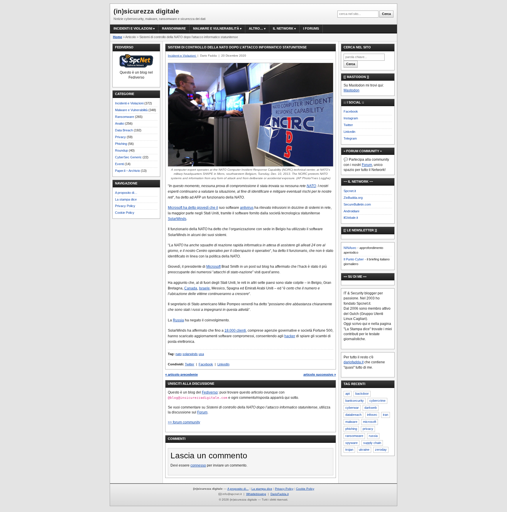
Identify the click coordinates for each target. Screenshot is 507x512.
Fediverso (210, 392)
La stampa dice (126, 199)
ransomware (354, 436)
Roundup (121, 150)
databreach (353, 414)
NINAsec (350, 248)
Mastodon (351, 90)
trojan (349, 449)
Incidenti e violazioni (133, 28)
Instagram (351, 118)
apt (347, 393)
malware (351, 421)
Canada (190, 288)
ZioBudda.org (353, 197)
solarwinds (190, 354)
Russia (178, 320)
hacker (289, 336)
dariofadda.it (354, 362)
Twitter (189, 364)
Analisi (119, 123)
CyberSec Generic (128, 157)
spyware (351, 443)
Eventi (119, 164)
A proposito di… (126, 192)
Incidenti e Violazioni (129, 103)
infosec (372, 414)
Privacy (120, 137)
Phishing (121, 143)
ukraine (364, 449)
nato (178, 354)
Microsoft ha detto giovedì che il (193, 208)
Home (117, 37)
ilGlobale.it (351, 217)
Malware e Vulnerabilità (216, 28)
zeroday (381, 449)
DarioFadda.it (280, 494)
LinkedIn (223, 364)
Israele (204, 288)
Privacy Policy (125, 206)
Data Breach (124, 130)
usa (201, 354)
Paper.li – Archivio (127, 170)
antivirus (247, 208)
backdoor (362, 393)
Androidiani (351, 211)
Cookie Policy (124, 212)
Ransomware (174, 28)
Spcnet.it (350, 191)
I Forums (311, 28)
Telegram (350, 138)
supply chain (372, 443)
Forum (202, 412)
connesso (198, 465)
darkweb (370, 407)
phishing (351, 428)
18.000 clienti (235, 330)
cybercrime (377, 400)
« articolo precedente (181, 374)
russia (373, 436)
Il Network (283, 28)
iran (385, 414)
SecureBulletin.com (357, 204)
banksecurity (354, 400)
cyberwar (352, 407)
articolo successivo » (319, 374)
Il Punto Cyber (354, 259)
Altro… (256, 28)
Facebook (206, 364)
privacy (368, 428)
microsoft (369, 421)
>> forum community (184, 422)
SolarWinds (177, 219)
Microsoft (213, 267)
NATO (311, 186)
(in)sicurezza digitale (146, 11)
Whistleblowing (256, 494)
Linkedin (349, 131)
